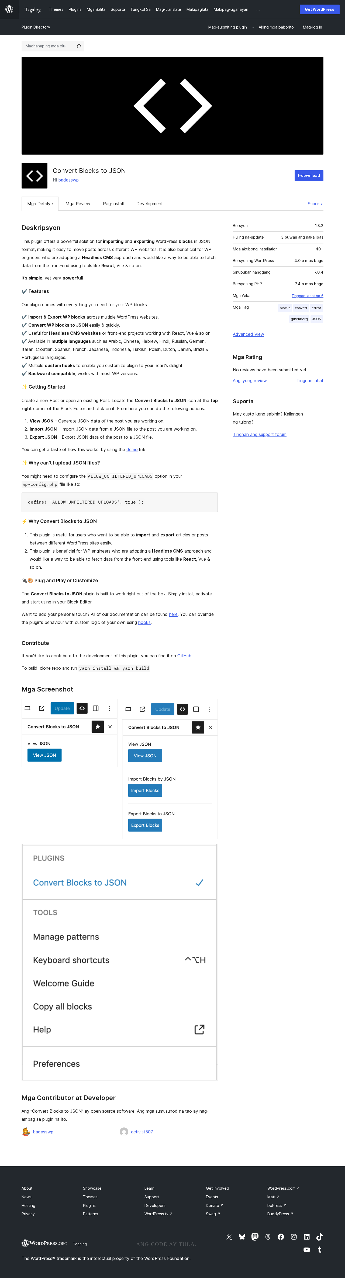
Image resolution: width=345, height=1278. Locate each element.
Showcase (92, 1188)
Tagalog (80, 1244)
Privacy (28, 1213)
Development (149, 203)
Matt (273, 1197)
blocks (285, 308)
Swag (213, 1213)
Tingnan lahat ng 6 (307, 296)
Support (151, 1197)
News (27, 1197)
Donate (215, 1205)
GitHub (184, 655)
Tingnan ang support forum (260, 434)
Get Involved (217, 1188)
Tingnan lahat (309, 380)
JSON (316, 319)
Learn (149, 1188)
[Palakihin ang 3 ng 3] (210, 851)
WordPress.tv (158, 1213)
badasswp (68, 180)
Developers (154, 1205)
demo (132, 449)
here (173, 614)
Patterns (90, 1213)
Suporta (315, 203)
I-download (309, 175)
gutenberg (299, 319)
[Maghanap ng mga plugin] (78, 46)
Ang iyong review (250, 380)
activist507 (142, 1131)
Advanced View (248, 334)
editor (316, 308)
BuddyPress (280, 1213)
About (27, 1188)
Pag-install (113, 203)
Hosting (28, 1205)
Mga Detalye (40, 203)
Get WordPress (319, 9)
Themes (90, 1197)
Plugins (89, 1205)
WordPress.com (283, 1188)
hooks (144, 622)
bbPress (277, 1205)
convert (301, 308)
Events (212, 1197)
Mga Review (77, 203)
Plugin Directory (36, 27)
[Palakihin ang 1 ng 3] (110, 706)
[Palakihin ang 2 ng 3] (210, 706)
